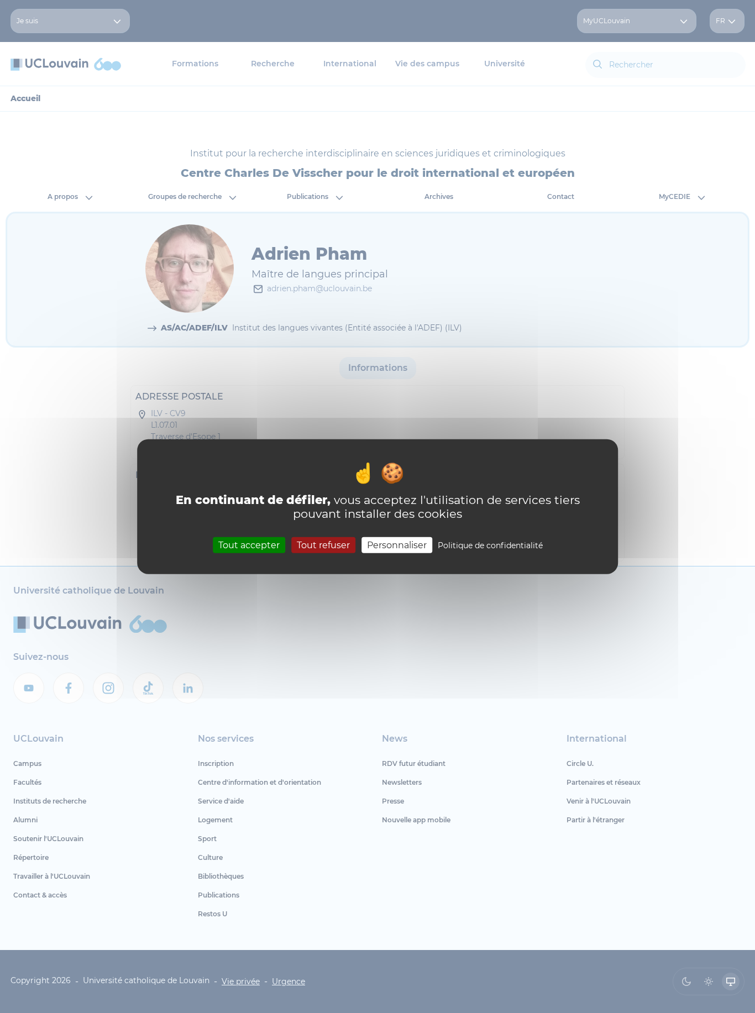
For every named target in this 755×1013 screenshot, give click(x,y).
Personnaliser (397, 545)
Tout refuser (323, 545)
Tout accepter (249, 545)
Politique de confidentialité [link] (490, 545)
